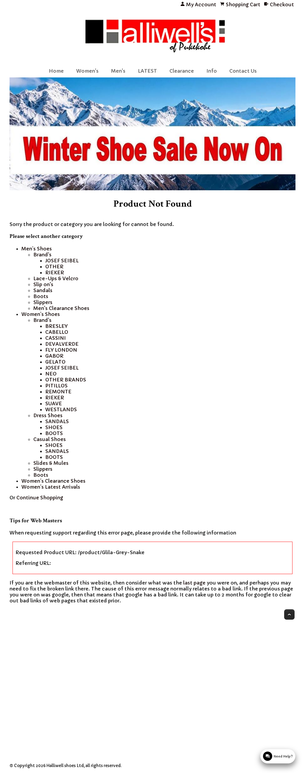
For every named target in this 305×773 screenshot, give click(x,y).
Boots (40, 296)
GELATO (55, 362)
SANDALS (57, 421)
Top (289, 614)
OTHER (54, 266)
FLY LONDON (61, 350)
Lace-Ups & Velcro (55, 278)
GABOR (54, 356)
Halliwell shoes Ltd (65, 765)
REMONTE (58, 392)
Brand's (42, 255)
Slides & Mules (51, 463)
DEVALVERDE (62, 344)
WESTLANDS (61, 409)
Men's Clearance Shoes (61, 308)
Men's (118, 71)
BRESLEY (56, 326)
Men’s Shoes (36, 249)
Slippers (42, 302)
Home (56, 71)
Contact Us (243, 71)
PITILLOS (56, 386)
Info (211, 71)
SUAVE (53, 403)
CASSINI (55, 338)
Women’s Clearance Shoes (53, 481)
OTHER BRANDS (65, 380)
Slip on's (43, 284)
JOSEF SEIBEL (62, 261)
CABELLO (56, 332)
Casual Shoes (49, 439)
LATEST (147, 71)
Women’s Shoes (40, 314)
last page (194, 583)
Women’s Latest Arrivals (50, 487)
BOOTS (54, 433)
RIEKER (54, 272)
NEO (51, 374)
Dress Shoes (48, 415)
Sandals (42, 290)
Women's (87, 71)
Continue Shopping (39, 498)
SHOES (54, 427)
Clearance (181, 71)
